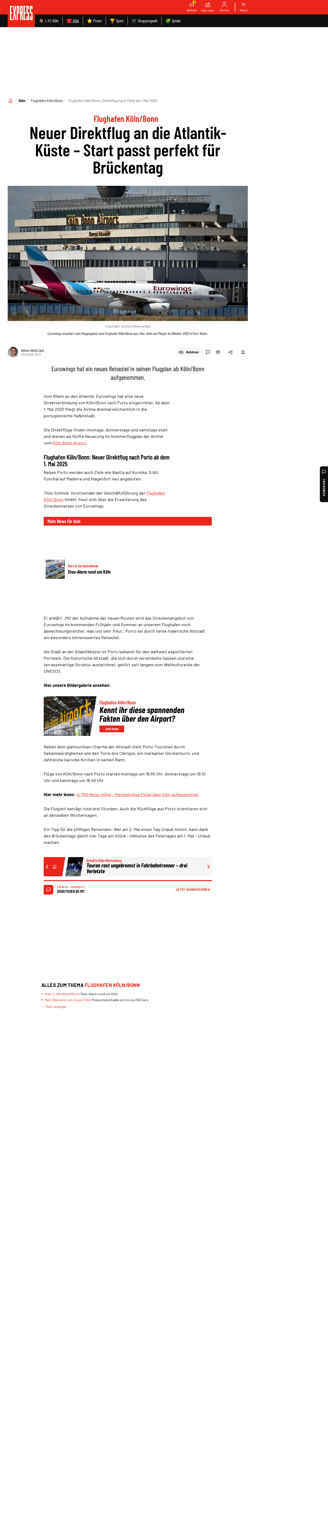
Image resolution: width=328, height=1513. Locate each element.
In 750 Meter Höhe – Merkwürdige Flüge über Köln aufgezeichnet (138, 794)
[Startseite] (10, 100)
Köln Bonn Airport (70, 442)
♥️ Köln (73, 20)
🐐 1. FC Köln (49, 20)
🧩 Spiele (172, 20)
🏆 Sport (117, 20)
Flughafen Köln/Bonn (47, 100)
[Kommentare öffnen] (208, 352)
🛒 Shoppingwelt (145, 20)
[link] (21, 13)
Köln (22, 100)
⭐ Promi (94, 20)
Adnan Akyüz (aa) (32, 350)
